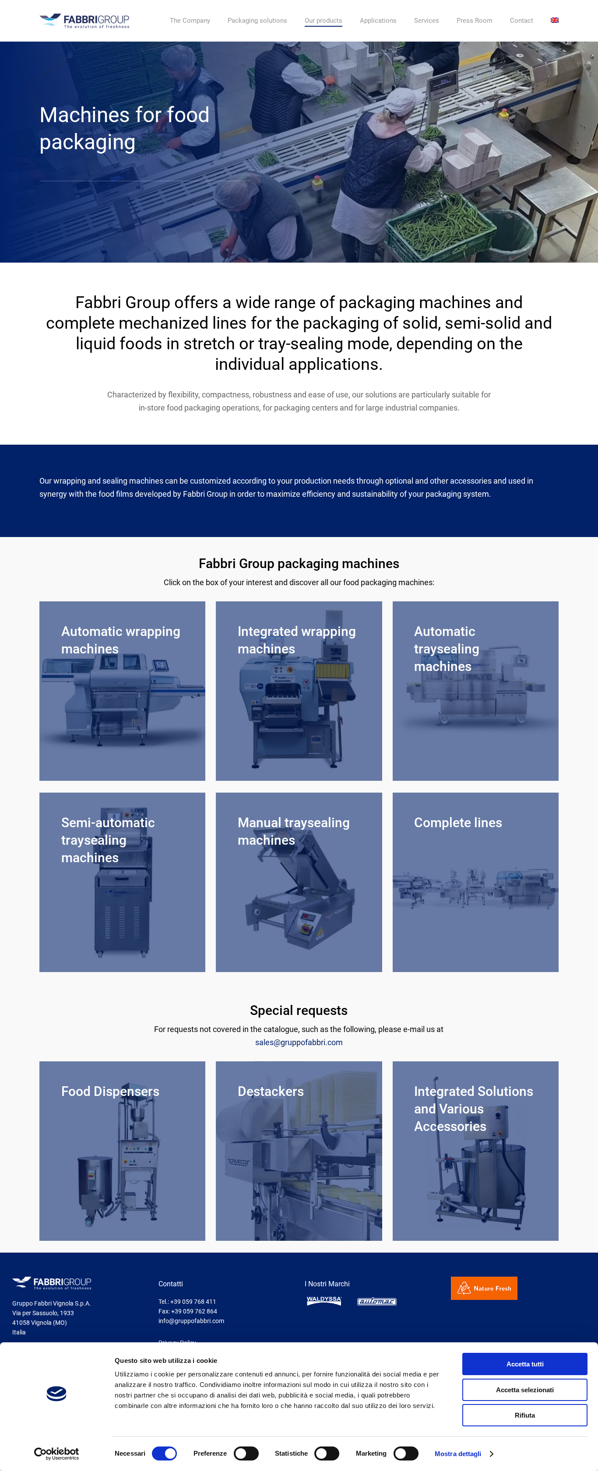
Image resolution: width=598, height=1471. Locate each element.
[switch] (246, 1453)
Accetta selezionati (525, 1390)
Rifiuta (525, 1415)
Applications (378, 21)
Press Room (474, 21)
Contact (521, 21)
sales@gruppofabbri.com (299, 1042)
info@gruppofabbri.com (191, 1320)
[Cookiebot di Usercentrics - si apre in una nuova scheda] (56, 1453)
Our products (323, 21)
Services (426, 21)
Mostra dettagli (458, 1453)
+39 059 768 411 (193, 1301)
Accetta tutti (525, 1364)
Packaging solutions (257, 21)
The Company (190, 21)
